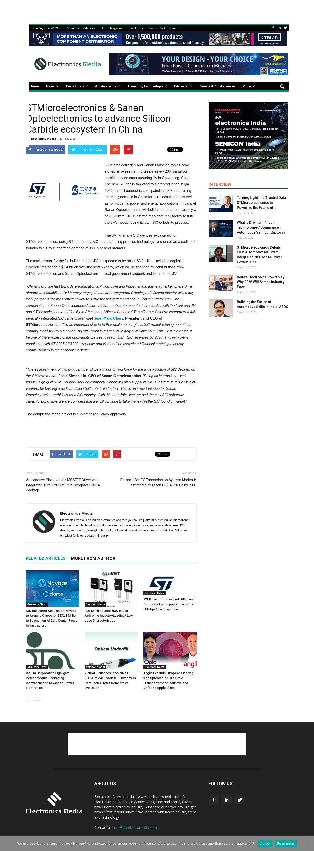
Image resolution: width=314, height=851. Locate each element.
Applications (105, 86)
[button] (282, 87)
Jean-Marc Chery (108, 318)
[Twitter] (285, 28)
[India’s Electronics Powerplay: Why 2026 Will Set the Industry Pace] (221, 283)
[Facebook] (273, 28)
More (246, 86)
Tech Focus (75, 86)
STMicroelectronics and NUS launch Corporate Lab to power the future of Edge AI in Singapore (169, 604)
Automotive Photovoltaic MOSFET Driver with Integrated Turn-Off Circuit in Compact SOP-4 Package (63, 485)
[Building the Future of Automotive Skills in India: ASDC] (221, 308)
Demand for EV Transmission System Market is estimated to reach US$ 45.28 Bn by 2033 (158, 482)
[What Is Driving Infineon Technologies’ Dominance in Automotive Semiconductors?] (221, 228)
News (50, 86)
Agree (265, 843)
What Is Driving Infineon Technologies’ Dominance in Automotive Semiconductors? (261, 227)
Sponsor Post (156, 28)
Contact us (176, 28)
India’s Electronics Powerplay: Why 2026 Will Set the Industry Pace (261, 282)
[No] (307, 843)
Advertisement (93, 28)
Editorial (181, 86)
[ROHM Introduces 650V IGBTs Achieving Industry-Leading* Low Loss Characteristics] (111, 588)
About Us (73, 28)
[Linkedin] (279, 28)
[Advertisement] (111, 431)
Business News (37, 604)
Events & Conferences (217, 86)
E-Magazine (115, 28)
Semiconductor (95, 604)
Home (34, 86)
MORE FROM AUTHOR (93, 558)
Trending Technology (145, 86)
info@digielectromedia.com (135, 827)
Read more (285, 843)
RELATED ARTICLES (46, 558)
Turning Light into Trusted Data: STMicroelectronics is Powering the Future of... (262, 202)
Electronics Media (43, 138)
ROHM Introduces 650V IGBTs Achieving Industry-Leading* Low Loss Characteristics (109, 615)
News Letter (135, 28)
